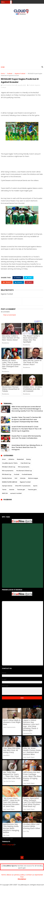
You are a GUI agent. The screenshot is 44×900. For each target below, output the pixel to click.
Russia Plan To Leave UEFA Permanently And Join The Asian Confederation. (26, 437)
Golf (16, 478)
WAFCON (5, 493)
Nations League (33, 478)
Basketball (20, 459)
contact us (30, 875)
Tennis (4, 489)
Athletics (11, 459)
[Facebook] (34, 1)
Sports (35, 486)
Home (3, 67)
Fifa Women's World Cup (24, 471)
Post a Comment (9, 315)
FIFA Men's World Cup (8, 467)
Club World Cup (25, 463)
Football (9, 73)
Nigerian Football (20, 73)
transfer (11, 489)
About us (10, 875)
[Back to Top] (22, 857)
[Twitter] (42, 1)
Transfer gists (32, 489)
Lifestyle (22, 478)
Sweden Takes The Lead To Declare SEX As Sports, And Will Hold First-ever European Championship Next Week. (26, 419)
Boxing (28, 459)
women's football (15, 493)
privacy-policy (20, 875)
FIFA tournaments (23, 467)
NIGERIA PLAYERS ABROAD (9, 482)
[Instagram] (38, 1)
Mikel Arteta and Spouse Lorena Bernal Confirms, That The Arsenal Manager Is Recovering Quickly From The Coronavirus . (27, 410)
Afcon (4, 459)
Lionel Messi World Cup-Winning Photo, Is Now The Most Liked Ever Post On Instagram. (27, 447)
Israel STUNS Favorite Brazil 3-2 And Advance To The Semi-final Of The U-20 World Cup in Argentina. (26, 429)
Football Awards (27, 474)
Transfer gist (21, 489)
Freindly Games (7, 478)
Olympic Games (7, 486)
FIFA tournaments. (8, 471)
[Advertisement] (22, 39)
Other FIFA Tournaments (22, 486)
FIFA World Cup (6, 474)
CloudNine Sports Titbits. (10, 463)
